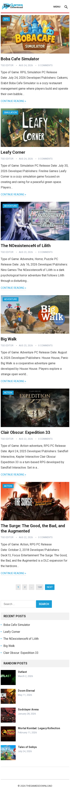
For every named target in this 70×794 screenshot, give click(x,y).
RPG (6, 19)
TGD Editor (7, 65)
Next (50, 587)
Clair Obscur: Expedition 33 (25, 432)
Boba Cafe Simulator (20, 59)
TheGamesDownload (39, 785)
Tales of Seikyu (27, 747)
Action (8, 392)
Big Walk (9, 339)
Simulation (10, 112)
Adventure (10, 206)
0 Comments (45, 65)
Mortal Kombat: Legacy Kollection (39, 728)
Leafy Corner (13, 152)
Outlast (22, 671)
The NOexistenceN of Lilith (26, 245)
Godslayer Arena (28, 709)
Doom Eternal (26, 690)
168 (40, 587)
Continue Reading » (13, 101)
